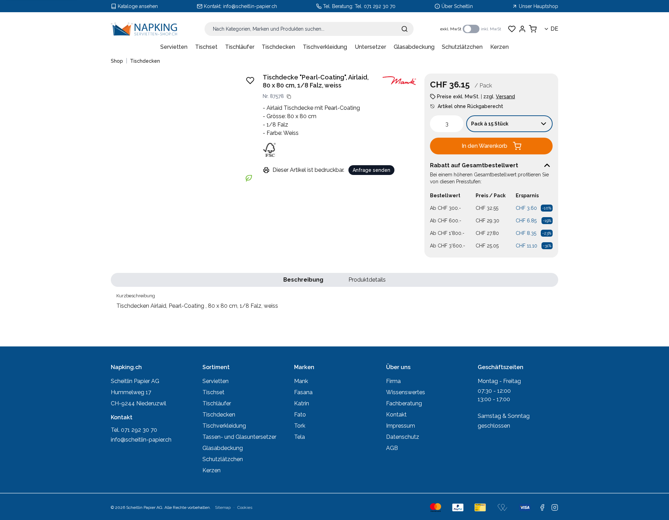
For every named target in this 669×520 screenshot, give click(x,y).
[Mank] (399, 80)
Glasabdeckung (414, 47)
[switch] (471, 29)
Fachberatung (404, 403)
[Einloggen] (522, 29)
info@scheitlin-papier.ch (250, 6)
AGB (392, 448)
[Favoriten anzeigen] (512, 29)
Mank (301, 381)
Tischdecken (278, 47)
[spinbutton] (446, 123)
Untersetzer (370, 47)
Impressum (400, 425)
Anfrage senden (371, 170)
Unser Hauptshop (538, 6)
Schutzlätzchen (462, 47)
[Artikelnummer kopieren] (289, 96)
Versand (505, 96)
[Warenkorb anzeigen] (533, 29)
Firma (393, 381)
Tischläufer (239, 47)
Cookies (244, 507)
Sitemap (223, 507)
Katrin (301, 403)
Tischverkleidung (325, 47)
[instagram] (554, 507)
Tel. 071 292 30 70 (375, 6)
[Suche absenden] (404, 29)
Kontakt (396, 414)
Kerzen (499, 47)
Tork (299, 425)
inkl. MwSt (491, 28)
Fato (300, 414)
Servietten (173, 47)
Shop (117, 61)
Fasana (303, 392)
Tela (299, 437)
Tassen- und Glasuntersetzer (239, 437)
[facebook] (542, 507)
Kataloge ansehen (138, 6)
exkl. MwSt (450, 28)
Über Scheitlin (457, 6)
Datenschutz (402, 437)
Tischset (206, 47)
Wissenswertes (405, 392)
